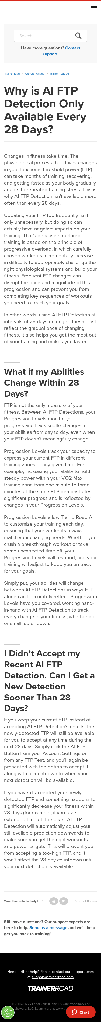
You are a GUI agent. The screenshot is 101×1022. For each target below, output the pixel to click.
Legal (36, 1004)
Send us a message (48, 928)
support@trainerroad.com (53, 977)
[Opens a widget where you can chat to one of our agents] (81, 1012)
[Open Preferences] (8, 1012)
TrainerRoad (38, 10)
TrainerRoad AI (59, 73)
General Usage (34, 73)
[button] (53, 901)
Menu (94, 8)
